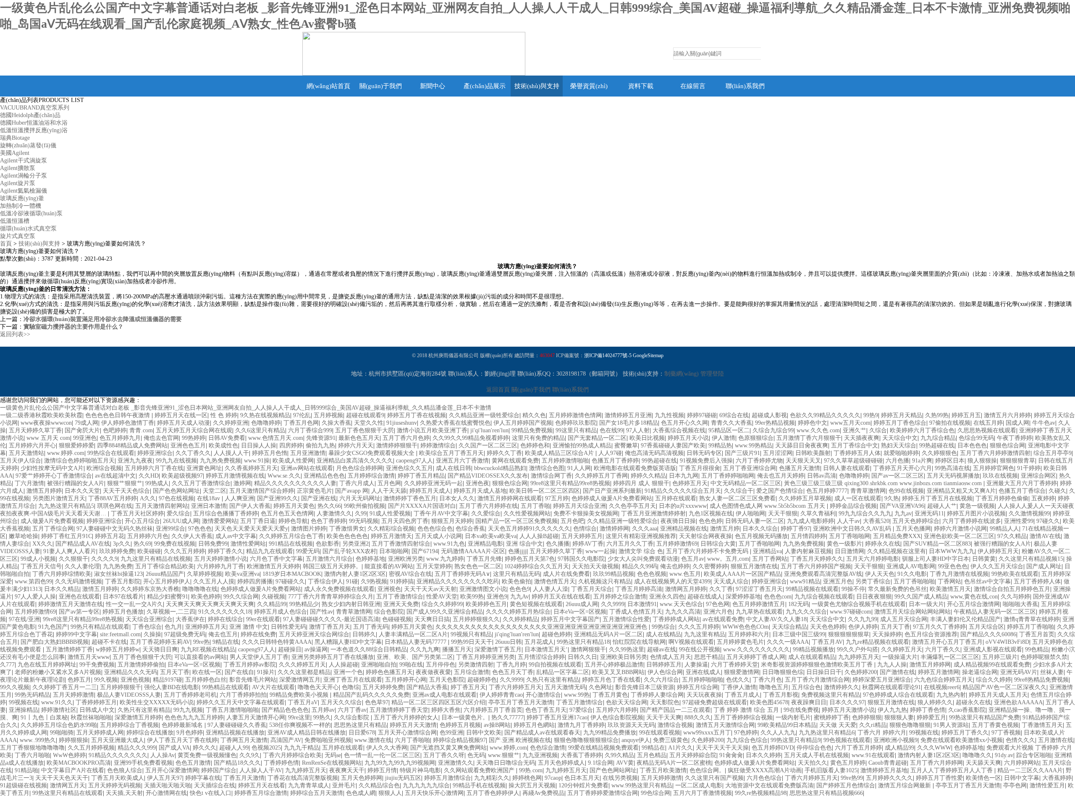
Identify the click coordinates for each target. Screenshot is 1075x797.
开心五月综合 (142, 521)
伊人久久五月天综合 (996, 566)
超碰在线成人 (705, 596)
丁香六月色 (767, 680)
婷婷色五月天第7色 (530, 559)
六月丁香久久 (942, 649)
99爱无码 (308, 551)
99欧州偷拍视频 (364, 506)
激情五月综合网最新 (905, 785)
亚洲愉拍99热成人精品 (582, 445)
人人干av (848, 521)
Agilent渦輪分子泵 (23, 175)
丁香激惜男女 (346, 528)
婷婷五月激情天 (391, 536)
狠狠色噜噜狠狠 (910, 725)
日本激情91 (642, 604)
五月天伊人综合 (20, 460)
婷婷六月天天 (355, 445)
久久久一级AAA (788, 642)
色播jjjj (517, 551)
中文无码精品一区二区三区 (746, 483)
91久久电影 (912, 574)
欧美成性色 (223, 445)
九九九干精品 (301, 748)
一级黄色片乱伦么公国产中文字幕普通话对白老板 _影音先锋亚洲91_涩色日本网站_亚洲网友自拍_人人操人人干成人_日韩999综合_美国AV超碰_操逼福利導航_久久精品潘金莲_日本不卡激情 (245, 408)
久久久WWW (934, 748)
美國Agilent (14, 153)
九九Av (519, 596)
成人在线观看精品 (811, 657)
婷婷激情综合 (438, 445)
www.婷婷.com (65, 453)
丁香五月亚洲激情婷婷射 (653, 513)
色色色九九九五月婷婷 (194, 717)
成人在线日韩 (453, 468)
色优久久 (738, 680)
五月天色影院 (446, 680)
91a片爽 (922, 460)
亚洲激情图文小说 (482, 589)
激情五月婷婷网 (930, 664)
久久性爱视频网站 (527, 513)
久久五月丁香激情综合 (201, 483)
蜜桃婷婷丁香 (831, 717)
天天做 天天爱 (837, 725)
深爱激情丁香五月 (498, 649)
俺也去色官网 (161, 438)
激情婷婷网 (614, 528)
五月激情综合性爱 (626, 619)
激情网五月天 (67, 785)
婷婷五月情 (382, 770)
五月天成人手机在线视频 (816, 755)
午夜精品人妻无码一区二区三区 (995, 612)
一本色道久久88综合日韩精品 (368, 649)
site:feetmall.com (120, 634)
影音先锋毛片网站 (252, 680)
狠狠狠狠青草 (1017, 460)
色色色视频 (651, 574)
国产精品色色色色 (285, 710)
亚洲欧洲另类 (405, 559)
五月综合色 (806, 687)
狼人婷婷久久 (935, 702)
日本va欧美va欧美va (491, 536)
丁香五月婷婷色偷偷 (1001, 498)
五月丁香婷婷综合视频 (743, 717)
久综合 (878, 430)
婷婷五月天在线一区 (181, 415)
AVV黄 (625, 763)
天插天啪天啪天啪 (167, 785)
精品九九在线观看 (269, 551)
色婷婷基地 (370, 559)
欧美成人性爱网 (293, 460)
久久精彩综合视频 (390, 528)
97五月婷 (557, 498)
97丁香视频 (1006, 732)
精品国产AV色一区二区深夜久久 (1004, 687)
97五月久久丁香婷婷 (939, 627)
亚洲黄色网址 (204, 468)
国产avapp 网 (351, 491)
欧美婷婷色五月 (486, 604)
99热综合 (663, 627)
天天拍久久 (812, 763)
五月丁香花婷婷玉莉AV (160, 642)
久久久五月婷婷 (184, 551)
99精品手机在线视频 (479, 785)
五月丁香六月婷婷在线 (488, 506)
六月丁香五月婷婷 (858, 748)
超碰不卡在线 (109, 642)
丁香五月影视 (780, 695)
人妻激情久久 (334, 513)
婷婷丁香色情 (927, 710)
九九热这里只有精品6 (827, 732)
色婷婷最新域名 (183, 725)
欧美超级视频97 (182, 476)
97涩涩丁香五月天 (759, 589)
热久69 (142, 544)
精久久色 (534, 415)
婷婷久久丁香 (504, 453)
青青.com (141, 430)
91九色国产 (53, 627)
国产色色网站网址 (176, 491)
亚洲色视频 (135, 680)
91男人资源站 (951, 725)
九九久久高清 (682, 612)
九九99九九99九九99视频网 (399, 763)
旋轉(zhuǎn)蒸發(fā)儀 (28, 145)
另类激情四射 (475, 664)
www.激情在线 (373, 740)
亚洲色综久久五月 (409, 468)
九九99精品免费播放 (609, 732)
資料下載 (640, 86)
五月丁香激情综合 (399, 596)
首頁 (6, 243)
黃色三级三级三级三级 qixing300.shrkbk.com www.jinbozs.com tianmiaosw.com (883, 483)
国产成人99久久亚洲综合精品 (444, 612)
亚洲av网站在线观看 (307, 468)
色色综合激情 (547, 748)
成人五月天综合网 (903, 619)
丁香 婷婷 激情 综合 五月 (747, 710)
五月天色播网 (913, 528)
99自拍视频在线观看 (555, 664)
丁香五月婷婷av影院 (249, 664)
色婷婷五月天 (690, 483)
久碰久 (1057, 491)
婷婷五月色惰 (269, 453)
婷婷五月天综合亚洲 (579, 506)
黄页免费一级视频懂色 (207, 755)
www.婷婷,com (508, 748)
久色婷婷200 (860, 672)
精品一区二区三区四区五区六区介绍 (438, 702)
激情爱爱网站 (219, 521)
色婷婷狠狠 (866, 717)
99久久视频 (14, 687)
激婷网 (242, 483)
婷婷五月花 (109, 536)
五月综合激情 (471, 672)
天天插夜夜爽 (861, 438)
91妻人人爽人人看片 (69, 551)
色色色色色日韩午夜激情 (118, 415)
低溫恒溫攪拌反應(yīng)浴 (34, 130)
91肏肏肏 (731, 755)
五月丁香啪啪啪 (914, 581)
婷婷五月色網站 (534, 725)
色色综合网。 (707, 770)
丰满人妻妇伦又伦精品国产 (965, 619)
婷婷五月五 (966, 415)
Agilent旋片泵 (17, 183)
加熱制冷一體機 (20, 206)
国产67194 (425, 551)
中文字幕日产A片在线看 (72, 770)
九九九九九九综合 (426, 785)
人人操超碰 (343, 664)
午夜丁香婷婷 (1014, 438)
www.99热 (577, 695)
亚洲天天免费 (401, 604)
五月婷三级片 (999, 657)
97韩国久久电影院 (581, 559)
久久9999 (612, 604)
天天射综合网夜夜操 (705, 536)
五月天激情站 (26, 453)
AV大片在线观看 (273, 687)
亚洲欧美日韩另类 (623, 657)
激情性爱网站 (248, 544)
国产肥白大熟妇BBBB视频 (55, 642)
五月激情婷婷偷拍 (141, 664)
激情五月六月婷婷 (1007, 415)
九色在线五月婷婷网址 (47, 664)
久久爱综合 (486, 513)
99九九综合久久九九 (865, 513)
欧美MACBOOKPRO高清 (79, 763)
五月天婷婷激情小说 (220, 559)
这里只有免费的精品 (538, 438)
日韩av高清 (821, 476)
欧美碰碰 (149, 551)
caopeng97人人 (414, 460)
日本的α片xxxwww (683, 506)
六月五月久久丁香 (629, 544)
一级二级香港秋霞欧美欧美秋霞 (41, 415)
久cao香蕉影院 (967, 710)
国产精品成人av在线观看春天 (542, 732)
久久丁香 (721, 589)
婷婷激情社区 (58, 710)
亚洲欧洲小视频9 (895, 740)
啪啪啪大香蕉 (1020, 604)
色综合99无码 (976, 438)
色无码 (476, 755)
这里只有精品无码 (516, 574)
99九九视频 (188, 710)
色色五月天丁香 (512, 672)
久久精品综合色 (379, 785)
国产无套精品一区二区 (597, 438)
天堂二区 (214, 491)
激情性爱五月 (1047, 785)
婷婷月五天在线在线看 (561, 596)
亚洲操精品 (23, 710)
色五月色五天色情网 (287, 513)
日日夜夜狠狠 (873, 596)
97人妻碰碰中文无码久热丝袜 (114, 528)
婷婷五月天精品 (901, 415)
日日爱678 (362, 732)
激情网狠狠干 (588, 649)
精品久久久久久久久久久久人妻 (295, 483)
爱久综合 (178, 513)
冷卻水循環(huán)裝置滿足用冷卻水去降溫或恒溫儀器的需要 (103, 319)
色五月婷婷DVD (773, 748)
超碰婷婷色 (482, 680)
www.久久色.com (818, 430)
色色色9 (519, 589)
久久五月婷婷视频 (91, 748)
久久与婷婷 (1015, 596)
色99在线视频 (906, 491)
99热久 (322, 717)
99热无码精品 (32, 695)
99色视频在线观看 (846, 740)
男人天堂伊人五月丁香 (259, 657)
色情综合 (585, 528)
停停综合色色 (814, 748)
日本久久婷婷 (763, 755)
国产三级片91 (742, 453)
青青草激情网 (868, 491)
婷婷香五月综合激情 (260, 793)
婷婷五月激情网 (938, 672)
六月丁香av (352, 710)
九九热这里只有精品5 (66, 506)
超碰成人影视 (769, 415)
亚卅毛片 (344, 785)
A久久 (148, 498)
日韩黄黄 (984, 559)
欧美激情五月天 (950, 589)
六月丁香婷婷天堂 (734, 664)
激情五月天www (89, 657)
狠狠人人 (390, 793)
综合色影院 (389, 612)
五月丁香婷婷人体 (1037, 581)
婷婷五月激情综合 (447, 778)
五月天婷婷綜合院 (692, 755)
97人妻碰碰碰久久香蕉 (236, 725)
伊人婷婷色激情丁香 (127, 423)
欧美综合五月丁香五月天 (451, 453)
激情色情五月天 (554, 581)
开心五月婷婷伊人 (166, 581)
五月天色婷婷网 (361, 778)
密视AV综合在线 (410, 574)
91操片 (266, 672)
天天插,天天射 (124, 793)
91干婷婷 (1029, 468)
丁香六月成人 (357, 483)
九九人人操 (892, 664)
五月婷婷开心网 (405, 680)
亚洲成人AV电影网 (910, 566)
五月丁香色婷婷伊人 (493, 793)
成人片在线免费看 (566, 574)
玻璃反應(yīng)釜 (22, 198)
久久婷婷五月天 (901, 649)
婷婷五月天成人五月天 (998, 695)
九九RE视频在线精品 (208, 649)
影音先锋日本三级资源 (644, 687)
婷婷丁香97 (795, 528)
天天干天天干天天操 (722, 748)
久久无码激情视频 (78, 581)
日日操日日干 (824, 672)
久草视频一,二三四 (171, 612)
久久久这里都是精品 (304, 672)
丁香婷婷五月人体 (857, 453)
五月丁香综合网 (52, 528)
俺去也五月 (223, 634)
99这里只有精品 (576, 430)
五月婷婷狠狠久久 (476, 619)
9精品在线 (225, 642)
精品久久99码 (639, 566)
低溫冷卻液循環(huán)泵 (31, 213)
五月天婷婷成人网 (99, 732)
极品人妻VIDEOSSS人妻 (129, 695)
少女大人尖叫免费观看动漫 (643, 559)
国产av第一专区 (79, 612)
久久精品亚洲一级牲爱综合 (484, 415)
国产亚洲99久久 (277, 498)
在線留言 (692, 86)
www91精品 (805, 581)
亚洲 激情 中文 (248, 627)
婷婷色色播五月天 (389, 672)
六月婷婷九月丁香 (220, 566)
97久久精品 (1012, 536)
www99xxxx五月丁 (707, 732)
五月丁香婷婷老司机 (190, 695)
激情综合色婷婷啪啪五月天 (79, 460)
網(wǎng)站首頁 (328, 86)
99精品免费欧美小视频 (300, 695)
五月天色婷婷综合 (915, 521)
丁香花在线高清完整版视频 (302, 778)
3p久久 (122, 544)
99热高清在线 (952, 468)
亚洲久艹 (854, 430)
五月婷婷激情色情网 (575, 415)
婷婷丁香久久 (225, 551)
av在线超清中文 (115, 476)
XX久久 (42, 544)
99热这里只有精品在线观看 (67, 793)
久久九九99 (862, 619)
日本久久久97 (847, 702)
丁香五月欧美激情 (663, 770)
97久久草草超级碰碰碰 (853, 460)
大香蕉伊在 (190, 619)
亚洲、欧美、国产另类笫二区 (415, 657)
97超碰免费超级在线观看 (714, 702)
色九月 (173, 627)
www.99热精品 (753, 445)
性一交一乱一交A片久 (134, 604)
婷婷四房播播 (255, 581)
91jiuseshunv (401, 423)
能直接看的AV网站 (388, 566)
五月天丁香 (895, 627)
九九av (903, 513)
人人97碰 (610, 453)
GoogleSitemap (648, 355)
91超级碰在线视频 (23, 785)
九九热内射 (951, 695)
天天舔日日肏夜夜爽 (801, 445)
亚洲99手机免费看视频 (143, 763)
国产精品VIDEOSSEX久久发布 (488, 476)
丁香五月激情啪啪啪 (232, 710)
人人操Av (162, 755)
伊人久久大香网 (386, 748)
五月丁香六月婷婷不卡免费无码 (708, 551)
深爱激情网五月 (299, 680)
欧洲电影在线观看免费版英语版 (635, 468)
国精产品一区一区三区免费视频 (516, 521)
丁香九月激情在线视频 (959, 574)
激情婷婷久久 (841, 687)
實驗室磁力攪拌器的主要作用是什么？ (73, 327)
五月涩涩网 (777, 453)
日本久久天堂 (82, 491)
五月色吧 (572, 521)
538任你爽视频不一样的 (300, 725)
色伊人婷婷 (863, 627)
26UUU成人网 (181, 521)
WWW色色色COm (745, 627)
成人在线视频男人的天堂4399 (672, 581)
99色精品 (1037, 649)
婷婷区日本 (950, 460)
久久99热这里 (626, 649)
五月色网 (389, 483)
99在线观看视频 (659, 732)
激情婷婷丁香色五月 (409, 498)
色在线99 (611, 430)
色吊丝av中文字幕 (987, 581)
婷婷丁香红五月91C (66, 536)
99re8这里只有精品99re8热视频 (570, 483)
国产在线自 (239, 672)
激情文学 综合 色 (641, 551)
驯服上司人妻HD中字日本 (935, 559)
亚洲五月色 (837, 581)
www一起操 (600, 551)
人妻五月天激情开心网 (255, 717)
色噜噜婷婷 (266, 423)
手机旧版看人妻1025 (831, 770)
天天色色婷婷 (827, 627)
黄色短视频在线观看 (536, 604)
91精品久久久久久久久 (118, 755)
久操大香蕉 (336, 423)
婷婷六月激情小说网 (960, 528)
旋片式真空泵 (17, 236)
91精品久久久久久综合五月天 (683, 491)
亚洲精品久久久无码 (130, 672)
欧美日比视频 (647, 438)
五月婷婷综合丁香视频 (129, 725)
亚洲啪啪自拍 (378, 664)
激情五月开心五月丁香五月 (947, 642)
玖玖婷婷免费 (116, 551)
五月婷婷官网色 (993, 468)
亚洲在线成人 (703, 672)
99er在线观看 (263, 619)
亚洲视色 (389, 589)
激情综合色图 (546, 468)
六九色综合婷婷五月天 (943, 680)
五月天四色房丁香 (404, 521)
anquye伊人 (635, 740)
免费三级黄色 (670, 740)
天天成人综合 (731, 581)
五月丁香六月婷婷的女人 (406, 717)
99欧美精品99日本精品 (787, 725)
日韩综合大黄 (718, 544)
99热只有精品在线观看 (100, 627)
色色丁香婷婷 (328, 521)
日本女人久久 (457, 498)
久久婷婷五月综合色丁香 (291, 536)
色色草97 (376, 702)
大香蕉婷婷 (1057, 778)
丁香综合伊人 (325, 581)
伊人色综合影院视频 (616, 717)
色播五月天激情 (799, 468)
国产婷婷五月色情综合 (845, 785)
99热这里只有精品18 (583, 642)
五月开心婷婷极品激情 (614, 664)
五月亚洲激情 (307, 453)
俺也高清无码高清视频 (654, 453)
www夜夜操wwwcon (46, 423)
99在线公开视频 (699, 649)
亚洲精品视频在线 (683, 528)
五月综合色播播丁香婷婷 (225, 513)
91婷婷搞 (402, 581)
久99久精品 (619, 755)
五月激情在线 (1055, 740)
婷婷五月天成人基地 (480, 491)
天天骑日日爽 (160, 649)
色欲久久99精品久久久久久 (825, 415)
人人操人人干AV (260, 770)
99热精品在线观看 (225, 687)
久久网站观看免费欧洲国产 (480, 770)
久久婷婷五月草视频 (805, 498)
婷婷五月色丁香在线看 (611, 680)
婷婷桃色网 (527, 778)
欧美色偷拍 (516, 581)
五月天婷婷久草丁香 (35, 430)
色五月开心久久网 (684, 423)
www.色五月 (685, 574)
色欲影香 (327, 544)
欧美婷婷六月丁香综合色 (922, 430)
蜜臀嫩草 (626, 445)
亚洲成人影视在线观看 (992, 649)
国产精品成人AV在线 (82, 544)
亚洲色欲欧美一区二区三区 (959, 536)
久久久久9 (104, 559)
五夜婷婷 (1043, 498)
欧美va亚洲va (242, 574)
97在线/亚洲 (24, 619)
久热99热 (937, 415)
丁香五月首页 (1036, 634)
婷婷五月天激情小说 (848, 710)
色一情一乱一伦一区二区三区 (382, 755)
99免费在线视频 (174, 544)
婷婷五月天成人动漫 (183, 423)
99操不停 (853, 589)
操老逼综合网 (979, 672)
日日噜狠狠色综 (782, 672)
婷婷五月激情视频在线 (235, 476)
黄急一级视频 (977, 506)
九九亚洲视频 (540, 755)
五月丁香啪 (535, 506)
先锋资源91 (321, 438)
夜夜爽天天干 (346, 770)
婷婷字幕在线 (202, 778)
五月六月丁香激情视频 (702, 793)
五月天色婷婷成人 (561, 763)
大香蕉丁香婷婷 (581, 755)
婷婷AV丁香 (587, 544)
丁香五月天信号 (41, 566)
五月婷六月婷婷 (616, 710)
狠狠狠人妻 (899, 717)
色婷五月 (79, 680)
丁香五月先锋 (484, 559)
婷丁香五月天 (468, 687)
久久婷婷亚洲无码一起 (433, 483)
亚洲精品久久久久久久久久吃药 (458, 581)
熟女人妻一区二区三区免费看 (737, 498)
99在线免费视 (801, 710)
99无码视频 (363, 521)
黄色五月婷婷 (847, 763)
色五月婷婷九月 (120, 438)
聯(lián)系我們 (745, 86)
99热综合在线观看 (110, 453)
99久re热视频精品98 (761, 793)
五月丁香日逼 (257, 521)
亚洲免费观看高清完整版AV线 (823, 574)
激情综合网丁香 (551, 476)
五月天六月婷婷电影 (872, 559)
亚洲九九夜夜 (135, 460)
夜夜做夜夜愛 (433, 672)
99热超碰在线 (936, 445)
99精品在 (653, 748)
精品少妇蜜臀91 (167, 596)
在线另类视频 (620, 778)
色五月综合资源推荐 (931, 634)
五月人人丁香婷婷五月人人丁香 (952, 770)
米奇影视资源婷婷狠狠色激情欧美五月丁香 (817, 664)
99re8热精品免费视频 (1041, 680)
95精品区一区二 (729, 430)
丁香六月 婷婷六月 (881, 732)
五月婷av (323, 710)
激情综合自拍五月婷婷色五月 (1012, 589)
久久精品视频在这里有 (896, 551)
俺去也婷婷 (675, 566)
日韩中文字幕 (1021, 778)
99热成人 (157, 483)
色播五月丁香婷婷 (615, 460)
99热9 (870, 415)
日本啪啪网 (394, 551)
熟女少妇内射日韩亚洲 (351, 604)
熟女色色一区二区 (477, 566)
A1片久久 (680, 748)
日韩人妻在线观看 (846, 468)
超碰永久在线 (973, 702)
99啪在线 (411, 664)
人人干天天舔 (388, 491)
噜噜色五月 (774, 687)
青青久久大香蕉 (731, 423)
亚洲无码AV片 (1018, 672)
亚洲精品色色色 (324, 476)
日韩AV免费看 (226, 438)
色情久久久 (1020, 740)
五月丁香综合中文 (854, 445)
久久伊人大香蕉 (191, 536)
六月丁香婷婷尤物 (759, 460)
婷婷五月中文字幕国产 (570, 619)
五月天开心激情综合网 (407, 732)
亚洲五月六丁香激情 (462, 460)
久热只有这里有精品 (552, 680)
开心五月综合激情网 (973, 604)
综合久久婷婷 (993, 680)
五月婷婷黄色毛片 (740, 642)
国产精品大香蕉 (427, 687)
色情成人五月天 (670, 657)
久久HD (149, 476)
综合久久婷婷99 (442, 604)
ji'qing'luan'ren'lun (517, 634)
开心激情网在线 (166, 793)
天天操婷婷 (887, 634)
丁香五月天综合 (591, 589)
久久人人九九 (778, 732)
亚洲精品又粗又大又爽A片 (961, 491)
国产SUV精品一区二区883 (937, 544)
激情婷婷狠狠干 (396, 445)
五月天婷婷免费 (383, 687)
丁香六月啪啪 (32, 755)
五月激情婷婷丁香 (69, 649)
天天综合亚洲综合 (149, 619)
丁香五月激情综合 (579, 702)
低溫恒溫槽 (14, 221)
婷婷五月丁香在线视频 (416, 415)
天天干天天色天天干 (61, 778)
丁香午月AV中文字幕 (441, 513)
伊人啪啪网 (750, 513)
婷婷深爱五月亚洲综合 (881, 680)
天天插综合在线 (214, 785)
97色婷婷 (746, 732)
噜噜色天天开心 (318, 687)
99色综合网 (655, 793)
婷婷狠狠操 (73, 740)
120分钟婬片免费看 (583, 785)
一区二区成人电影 (698, 785)
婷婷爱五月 (931, 717)
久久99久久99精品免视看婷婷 (471, 438)
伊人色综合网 (665, 672)
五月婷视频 (328, 415)
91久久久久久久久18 (224, 612)
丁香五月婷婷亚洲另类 (485, 657)
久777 (7, 664)
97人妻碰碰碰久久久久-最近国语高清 (331, 619)
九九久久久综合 (806, 612)
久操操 (152, 634)
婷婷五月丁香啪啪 (1030, 627)
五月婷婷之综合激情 (619, 596)
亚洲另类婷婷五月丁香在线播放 (332, 657)
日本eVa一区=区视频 (579, 612)
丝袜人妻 (1052, 672)
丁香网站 (949, 581)
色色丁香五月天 (545, 710)
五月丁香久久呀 (443, 755)
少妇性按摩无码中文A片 (52, 468)
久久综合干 (738, 491)
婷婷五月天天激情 (413, 725)
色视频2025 (266, 748)
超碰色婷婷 (556, 634)
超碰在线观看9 (365, 415)
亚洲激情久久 (455, 763)
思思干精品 (709, 657)
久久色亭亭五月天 (632, 506)
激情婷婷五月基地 (883, 770)
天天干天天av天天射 (430, 589)
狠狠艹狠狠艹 (124, 483)
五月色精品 (651, 755)
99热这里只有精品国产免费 (984, 717)
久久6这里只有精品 (260, 430)
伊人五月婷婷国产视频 (522, 423)
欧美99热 (472, 596)
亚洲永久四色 (666, 596)
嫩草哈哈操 (23, 536)
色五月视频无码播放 (761, 536)
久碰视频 (273, 596)
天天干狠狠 (782, 513)
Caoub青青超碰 (887, 763)
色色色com (778, 596)
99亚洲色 (85, 438)
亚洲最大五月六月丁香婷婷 (1021, 483)
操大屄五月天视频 (532, 785)
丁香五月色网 (301, 423)
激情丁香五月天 (329, 627)
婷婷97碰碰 (701, 415)
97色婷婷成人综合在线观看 (898, 695)
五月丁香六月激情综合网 (817, 680)
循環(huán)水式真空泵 (28, 228)
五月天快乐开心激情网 (434, 793)
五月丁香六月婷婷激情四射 (995, 453)
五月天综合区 (986, 627)
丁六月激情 (29, 483)
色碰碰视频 (397, 619)
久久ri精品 (872, 725)
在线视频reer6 (942, 687)
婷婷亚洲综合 (155, 453)
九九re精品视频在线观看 (877, 642)
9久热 (891, 498)
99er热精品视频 (775, 423)
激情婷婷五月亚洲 (628, 415)
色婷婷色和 (535, 445)
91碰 (352, 581)
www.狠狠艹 (503, 755)
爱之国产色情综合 (779, 491)
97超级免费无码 (184, 634)
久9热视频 (374, 581)
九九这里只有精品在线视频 (156, 559)
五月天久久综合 (341, 702)
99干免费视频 (97, 664)
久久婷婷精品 (520, 619)
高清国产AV (286, 740)
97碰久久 (1048, 521)
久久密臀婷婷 (710, 566)
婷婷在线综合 (225, 619)
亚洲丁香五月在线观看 (352, 680)
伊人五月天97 (164, 778)
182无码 (798, 604)
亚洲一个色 (348, 672)
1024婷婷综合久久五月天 (536, 566)
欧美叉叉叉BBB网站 (618, 672)
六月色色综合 (764, 778)
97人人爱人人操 (35, 596)
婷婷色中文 (812, 423)
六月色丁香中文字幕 (276, 559)
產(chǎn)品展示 (485, 86)
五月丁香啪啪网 (849, 536)
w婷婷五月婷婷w (117, 649)
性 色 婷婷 (223, 415)
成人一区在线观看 (857, 498)
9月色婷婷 (189, 732)
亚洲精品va (767, 551)
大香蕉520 (876, 521)
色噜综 (350, 687)
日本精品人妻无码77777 (416, 642)
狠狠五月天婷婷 (451, 521)
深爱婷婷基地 (743, 596)
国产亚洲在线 (318, 498)
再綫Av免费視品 (543, 793)
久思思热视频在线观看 (986, 430)
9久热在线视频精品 (265, 415)
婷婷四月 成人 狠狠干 (641, 483)
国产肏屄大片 (82, 430)
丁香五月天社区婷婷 (137, 513)
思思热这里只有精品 (360, 725)
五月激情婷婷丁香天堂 (399, 710)
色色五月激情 (193, 763)
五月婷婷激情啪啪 (565, 460)
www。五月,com (728, 559)
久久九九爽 (424, 649)
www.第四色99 (33, 581)
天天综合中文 (900, 438)
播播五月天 (457, 649)
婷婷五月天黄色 (294, 506)
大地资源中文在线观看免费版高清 (769, 785)
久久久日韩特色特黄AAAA (277, 642)
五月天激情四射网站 (161, 506)
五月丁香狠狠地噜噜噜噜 (32, 748)
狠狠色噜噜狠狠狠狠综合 (586, 740)
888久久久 (697, 717)
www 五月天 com (48, 438)
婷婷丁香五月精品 (421, 476)
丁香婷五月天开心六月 (902, 468)
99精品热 (720, 445)
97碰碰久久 (290, 581)
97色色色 (200, 528)
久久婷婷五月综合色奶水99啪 (59, 725)
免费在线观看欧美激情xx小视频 (961, 740)
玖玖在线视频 (1000, 476)
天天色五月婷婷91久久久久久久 (529, 528)
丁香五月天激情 (244, 778)
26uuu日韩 (508, 642)
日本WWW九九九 (952, 551)
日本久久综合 (760, 528)
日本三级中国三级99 (798, 634)
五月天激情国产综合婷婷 (261, 491)
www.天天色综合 (681, 604)
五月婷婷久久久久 (889, 778)
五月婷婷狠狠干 (120, 687)
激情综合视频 (675, 725)
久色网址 (600, 687)
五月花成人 (539, 642)
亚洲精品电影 (485, 544)
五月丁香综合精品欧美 (164, 566)
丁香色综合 (147, 627)
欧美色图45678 (769, 702)
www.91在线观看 (873, 755)
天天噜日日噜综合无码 (505, 763)
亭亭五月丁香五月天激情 (520, 702)
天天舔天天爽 (983, 763)
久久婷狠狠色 (939, 453)
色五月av (692, 559)
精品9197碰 (167, 680)
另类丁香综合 (873, 581)
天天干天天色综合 (126, 491)
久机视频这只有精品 (604, 581)
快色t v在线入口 (210, 793)
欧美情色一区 (983, 778)
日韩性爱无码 (288, 627)
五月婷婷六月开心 (32, 445)
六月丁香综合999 (310, 430)
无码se (333, 755)
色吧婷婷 (114, 430)
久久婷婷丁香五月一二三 (64, 687)
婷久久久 (204, 748)
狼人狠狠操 (982, 460)
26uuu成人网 (582, 604)
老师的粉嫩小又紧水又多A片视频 (58, 672)
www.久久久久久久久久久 (756, 649)
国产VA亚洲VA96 (902, 506)
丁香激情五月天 (1042, 725)
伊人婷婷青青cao (501, 695)
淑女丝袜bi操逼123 (118, 574)
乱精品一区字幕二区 (562, 672)
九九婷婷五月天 (858, 657)
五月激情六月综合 (329, 559)
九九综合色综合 (747, 740)
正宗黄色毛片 (314, 491)
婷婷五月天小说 (688, 438)
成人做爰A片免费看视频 (52, 521)
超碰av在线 (661, 649)
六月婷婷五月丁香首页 (493, 710)
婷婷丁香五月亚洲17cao (557, 717)
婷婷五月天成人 (430, 491)
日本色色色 (972, 445)
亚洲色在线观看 (79, 596)
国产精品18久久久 (237, 763)
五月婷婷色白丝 (205, 680)
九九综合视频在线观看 (823, 596)
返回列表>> (15, 334)
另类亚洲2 (355, 544)
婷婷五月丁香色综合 (899, 423)
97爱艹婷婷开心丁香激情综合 (54, 476)
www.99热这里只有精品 (641, 785)
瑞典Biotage (15, 138)
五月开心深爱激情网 (171, 770)
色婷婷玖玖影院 (575, 423)
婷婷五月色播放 (123, 612)
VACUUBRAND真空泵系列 (34, 108)
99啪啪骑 (61, 732)
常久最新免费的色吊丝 (897, 589)
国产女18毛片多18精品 (628, 423)
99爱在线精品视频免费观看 (603, 748)
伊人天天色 (879, 574)
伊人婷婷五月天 (998, 551)
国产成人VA (174, 748)
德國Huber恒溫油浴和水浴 (34, 123)
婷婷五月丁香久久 (964, 732)
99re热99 (852, 778)
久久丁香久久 (193, 453)
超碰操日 (290, 649)
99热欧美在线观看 (1014, 574)
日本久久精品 (61, 589)
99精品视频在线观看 (812, 589)
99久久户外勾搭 (857, 649)
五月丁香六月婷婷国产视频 (816, 566)
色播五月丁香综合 (1022, 491)
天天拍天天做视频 (595, 566)
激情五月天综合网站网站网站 (912, 612)
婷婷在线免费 (258, 634)
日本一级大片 (926, 604)
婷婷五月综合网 (697, 687)
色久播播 (557, 544)
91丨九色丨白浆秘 (44, 717)
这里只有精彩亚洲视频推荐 (641, 536)
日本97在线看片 (123, 596)
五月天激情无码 (565, 687)
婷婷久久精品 (648, 476)
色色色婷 (710, 521)
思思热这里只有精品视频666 (826, 793)
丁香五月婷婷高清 (638, 589)
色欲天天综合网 (626, 702)
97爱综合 (581, 710)
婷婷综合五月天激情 (316, 793)
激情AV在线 (1045, 536)
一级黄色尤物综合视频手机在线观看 (859, 604)
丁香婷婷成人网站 (676, 619)
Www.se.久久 (284, 476)
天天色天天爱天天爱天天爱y (251, 528)
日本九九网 (683, 476)
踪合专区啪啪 (1033, 755)
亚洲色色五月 (188, 445)
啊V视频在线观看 (691, 642)
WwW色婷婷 (69, 755)
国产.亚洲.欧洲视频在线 (520, 740)
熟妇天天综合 (898, 445)
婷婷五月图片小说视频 (976, 513)
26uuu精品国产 (165, 574)
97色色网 (717, 604)
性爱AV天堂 (441, 596)
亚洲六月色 (718, 612)
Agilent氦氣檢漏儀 (23, 191)
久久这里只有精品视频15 (1031, 559)
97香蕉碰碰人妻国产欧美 (673, 445)
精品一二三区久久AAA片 (1030, 770)
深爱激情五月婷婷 (138, 717)
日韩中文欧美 (483, 732)
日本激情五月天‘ (546, 649)
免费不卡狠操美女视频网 (585, 513)
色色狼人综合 (124, 770)
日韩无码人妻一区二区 (754, 521)
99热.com (531, 770)
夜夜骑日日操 (678, 521)
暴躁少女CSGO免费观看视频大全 (372, 453)
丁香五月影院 (122, 581)
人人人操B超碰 (538, 536)
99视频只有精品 (471, 634)
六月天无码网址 (359, 498)
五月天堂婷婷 (433, 566)
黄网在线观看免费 (515, 460)
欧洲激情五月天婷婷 (273, 566)
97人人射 (638, 430)
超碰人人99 (234, 748)
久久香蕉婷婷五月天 (251, 468)
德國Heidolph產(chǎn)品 (30, 115)
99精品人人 (1004, 528)
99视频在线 (23, 702)
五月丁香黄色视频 (995, 725)
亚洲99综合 (170, 528)
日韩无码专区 (704, 453)
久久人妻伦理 (82, 566)
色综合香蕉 (470, 528)
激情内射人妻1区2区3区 (355, 574)
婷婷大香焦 (446, 710)
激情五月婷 (724, 528)
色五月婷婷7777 (826, 491)
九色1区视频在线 (711, 513)
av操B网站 (497, 725)
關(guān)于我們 (380, 86)
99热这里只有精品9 (796, 740)
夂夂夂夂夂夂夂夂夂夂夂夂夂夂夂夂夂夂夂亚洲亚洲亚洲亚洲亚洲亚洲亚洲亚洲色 (542, 627)
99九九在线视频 (176, 460)
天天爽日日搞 (432, 619)
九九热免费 (117, 566)
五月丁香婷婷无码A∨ (462, 574)
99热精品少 (304, 604)
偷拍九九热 (320, 445)
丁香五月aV (303, 702)
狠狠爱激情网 (741, 672)
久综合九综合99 (773, 430)
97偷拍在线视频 (949, 423)
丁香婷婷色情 (281, 763)
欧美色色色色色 (347, 536)
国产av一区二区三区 (897, 476)
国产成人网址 (1044, 566)
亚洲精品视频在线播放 (235, 732)
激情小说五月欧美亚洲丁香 (432, 430)
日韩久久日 (582, 657)
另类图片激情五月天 (58, 498)
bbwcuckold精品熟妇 (500, 468)
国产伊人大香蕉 (249, 506)
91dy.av (1004, 755)
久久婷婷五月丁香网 (601, 476)
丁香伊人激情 (738, 687)
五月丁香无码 (370, 627)
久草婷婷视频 (204, 574)
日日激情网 (849, 551)
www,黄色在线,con (974, 596)
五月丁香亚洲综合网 (749, 468)
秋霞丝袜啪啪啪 (91, 717)
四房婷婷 (291, 445)
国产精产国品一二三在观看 (675, 710)
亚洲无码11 (929, 513)
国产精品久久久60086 (988, 634)
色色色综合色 (435, 528)
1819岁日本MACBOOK (291, 574)
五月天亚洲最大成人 (117, 740)
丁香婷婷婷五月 (96, 702)
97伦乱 (302, 415)
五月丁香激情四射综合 (401, 544)
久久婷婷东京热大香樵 (150, 589)
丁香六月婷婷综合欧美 (292, 755)
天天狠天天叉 (803, 460)
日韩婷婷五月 (664, 664)
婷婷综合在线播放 (149, 732)
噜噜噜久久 (977, 755)
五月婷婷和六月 (748, 634)
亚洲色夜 (477, 483)
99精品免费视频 (532, 430)
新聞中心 (432, 86)
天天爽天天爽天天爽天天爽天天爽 (210, 604)
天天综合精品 (789, 627)
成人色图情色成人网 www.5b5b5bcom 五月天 (768, 506)
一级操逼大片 (900, 657)
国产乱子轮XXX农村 (349, 551)
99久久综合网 (241, 596)
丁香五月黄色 (610, 695)
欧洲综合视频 (104, 468)
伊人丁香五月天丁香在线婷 (182, 740)
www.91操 (257, 460)
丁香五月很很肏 (699, 468)
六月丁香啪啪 (412, 740)
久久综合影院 (352, 717)
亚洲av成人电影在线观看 (444, 695)
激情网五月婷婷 (685, 589)
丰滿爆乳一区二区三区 (949, 657)
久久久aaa (644, 528)
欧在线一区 (207, 672)
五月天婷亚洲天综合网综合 (314, 634)
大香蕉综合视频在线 (679, 430)
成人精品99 (899, 748)
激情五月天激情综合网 (725, 725)
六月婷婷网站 (1021, 763)
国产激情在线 (897, 672)
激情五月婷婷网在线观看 (509, 498)
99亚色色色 (953, 566)
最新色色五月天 (359, 438)
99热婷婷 (193, 438)
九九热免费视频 (220, 460)
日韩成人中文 (97, 710)
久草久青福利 (818, 513)
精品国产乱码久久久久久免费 (371, 695)
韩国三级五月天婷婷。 (332, 566)
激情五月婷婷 (44, 491)
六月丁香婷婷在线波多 (971, 521)
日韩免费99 (213, 544)
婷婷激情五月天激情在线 (70, 604)
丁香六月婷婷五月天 (515, 687)
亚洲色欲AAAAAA (1018, 702)
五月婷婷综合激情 (371, 476)
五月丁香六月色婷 (406, 438)
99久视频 (106, 680)
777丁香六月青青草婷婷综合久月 (330, 596)
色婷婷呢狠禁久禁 (1043, 657)
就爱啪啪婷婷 (901, 453)
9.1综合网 (600, 763)
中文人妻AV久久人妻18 (776, 619)
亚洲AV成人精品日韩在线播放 (306, 732)
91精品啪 (26, 770)
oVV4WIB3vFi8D (1007, 642)
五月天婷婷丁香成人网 (755, 657)
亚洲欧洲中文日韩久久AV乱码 (853, 528)
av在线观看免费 (723, 619)
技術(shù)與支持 (536, 86)
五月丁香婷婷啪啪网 (727, 476)
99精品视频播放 (813, 649)
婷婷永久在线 (882, 544)
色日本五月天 (582, 778)
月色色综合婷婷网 (359, 468)
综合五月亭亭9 (1052, 453)
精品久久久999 (137, 748)
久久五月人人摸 (213, 581)
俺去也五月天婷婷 (780, 476)
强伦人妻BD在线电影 (171, 687)
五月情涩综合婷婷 (541, 657)
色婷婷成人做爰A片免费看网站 (612, 498)
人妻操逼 (696, 664)
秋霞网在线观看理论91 (891, 687)
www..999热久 (38, 740)
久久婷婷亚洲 (230, 423)
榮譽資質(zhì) (589, 86)
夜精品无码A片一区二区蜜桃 (674, 763)
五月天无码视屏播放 (953, 476)
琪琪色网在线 (114, 506)
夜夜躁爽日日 (808, 702)
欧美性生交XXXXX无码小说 (157, 702)
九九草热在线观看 (759, 612)
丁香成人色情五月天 (635, 612)
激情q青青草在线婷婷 (1031, 619)
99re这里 (299, 717)
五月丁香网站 (769, 559)
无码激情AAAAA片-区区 (473, 551)
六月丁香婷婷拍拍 (243, 695)
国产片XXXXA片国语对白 (422, 506)
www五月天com (850, 423)
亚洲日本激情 (208, 506)
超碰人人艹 (942, 506)
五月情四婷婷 (808, 536)
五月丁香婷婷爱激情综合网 (602, 793)
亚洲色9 (497, 596)
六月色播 (897, 460)
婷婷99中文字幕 (76, 634)
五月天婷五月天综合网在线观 (194, 430)
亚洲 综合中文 (524, 544)
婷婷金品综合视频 (853, 506)
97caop (553, 778)
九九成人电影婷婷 (810, 521)
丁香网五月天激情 (243, 740)
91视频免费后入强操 (706, 460)
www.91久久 (57, 702)
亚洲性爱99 (1018, 521)
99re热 (201, 642)
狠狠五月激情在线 (754, 566)
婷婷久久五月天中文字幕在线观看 (241, 702)
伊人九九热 (892, 710)
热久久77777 (507, 717)
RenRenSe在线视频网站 (332, 763)
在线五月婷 (988, 423)
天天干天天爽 (664, 717)
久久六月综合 (661, 680)
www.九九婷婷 (445, 559)
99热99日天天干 (471, 642)
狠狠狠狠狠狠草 (848, 634)
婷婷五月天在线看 (261, 785)
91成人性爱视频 (390, 513)
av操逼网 (316, 649)
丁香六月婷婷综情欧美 (61, 574)
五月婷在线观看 (675, 498)
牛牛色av (1043, 423)
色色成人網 (360, 793)
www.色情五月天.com (275, 438)
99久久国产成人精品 (920, 596)
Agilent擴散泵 (17, 168)
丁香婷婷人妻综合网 (657, 695)
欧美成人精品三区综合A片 (560, 453)
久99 (361, 513)
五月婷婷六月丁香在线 (154, 468)
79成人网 (86, 423)
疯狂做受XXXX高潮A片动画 (765, 770)
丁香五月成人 (742, 695)
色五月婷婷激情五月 (758, 604)
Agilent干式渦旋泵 (23, 160)
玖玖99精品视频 (613, 574)
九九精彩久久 (491, 778)
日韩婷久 (364, 634)
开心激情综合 (543, 695)
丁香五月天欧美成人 (117, 778)
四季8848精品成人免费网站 (132, 445)
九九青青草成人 (308, 785)
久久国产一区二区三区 (488, 445)
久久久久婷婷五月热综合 (518, 612)
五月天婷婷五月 (582, 536)
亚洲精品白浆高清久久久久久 (355, 460)
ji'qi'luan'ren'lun (489, 430)
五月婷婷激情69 (676, 544)
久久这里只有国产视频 (714, 778)
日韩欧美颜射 (813, 453)
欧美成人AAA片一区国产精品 (742, 574)
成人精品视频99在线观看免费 (992, 664)
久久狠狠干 (73, 559)
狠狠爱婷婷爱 (76, 445)
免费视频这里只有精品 (830, 695)
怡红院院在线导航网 (639, 642)
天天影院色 (664, 702)
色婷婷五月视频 (460, 725)
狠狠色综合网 (1007, 445)
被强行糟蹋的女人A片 (75, 483)
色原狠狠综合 (755, 438)
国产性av (321, 612)
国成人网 (1017, 423)
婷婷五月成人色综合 (280, 612)
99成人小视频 (38, 559)
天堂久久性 (368, 423)
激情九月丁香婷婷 (581, 725)
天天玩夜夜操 (704, 695)
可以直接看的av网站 (200, 657)
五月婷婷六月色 (147, 536)
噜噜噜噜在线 (200, 589)
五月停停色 (440, 664)
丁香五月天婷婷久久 (816, 559)
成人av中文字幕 (235, 536)
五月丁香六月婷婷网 (936, 763)
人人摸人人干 (231, 453)
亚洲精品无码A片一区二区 (608, 634)
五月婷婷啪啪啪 (702, 680)
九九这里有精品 (704, 634)
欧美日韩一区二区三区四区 (544, 491)
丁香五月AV (827, 642)
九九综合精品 (938, 438)
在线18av (209, 498)
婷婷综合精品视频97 (459, 740)
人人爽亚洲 (239, 498)
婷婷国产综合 (218, 770)
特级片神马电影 (420, 770)
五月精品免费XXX (897, 536)
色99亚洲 (451, 732)
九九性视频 (669, 415)
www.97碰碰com (850, 612)
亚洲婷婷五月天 (205, 627)
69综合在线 (734, 415)
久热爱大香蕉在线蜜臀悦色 (455, 423)
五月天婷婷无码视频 (114, 785)
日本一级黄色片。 (464, 717)
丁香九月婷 (511, 664)
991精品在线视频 (291, 544)
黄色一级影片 (844, 544)
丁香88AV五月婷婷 (112, 498)
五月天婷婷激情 (73, 695)
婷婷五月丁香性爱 (939, 778)
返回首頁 (498, 390)
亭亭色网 (1015, 785)
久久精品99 (271, 604)
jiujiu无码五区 (403, 778)
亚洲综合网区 (1038, 476)
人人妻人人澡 (550, 589)
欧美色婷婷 (205, 596)
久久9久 (249, 755)
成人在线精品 (663, 634)
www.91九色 (449, 544)
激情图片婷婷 (308, 528)
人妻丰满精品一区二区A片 (413, 634)
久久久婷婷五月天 (302, 664)
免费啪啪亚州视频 (327, 740)
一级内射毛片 (793, 717)
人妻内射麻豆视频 (808, 551)
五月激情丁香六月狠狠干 (808, 438)
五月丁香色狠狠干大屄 (364, 430)
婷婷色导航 (293, 521)
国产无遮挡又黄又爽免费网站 (448, 748)
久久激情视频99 (1029, 513)
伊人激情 (723, 438)
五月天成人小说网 (438, 536)
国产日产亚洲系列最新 (612, 491)
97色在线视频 (176, 498)
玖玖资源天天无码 (631, 725)
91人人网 (579, 468)
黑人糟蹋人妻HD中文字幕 (348, 642)
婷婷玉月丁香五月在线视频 (937, 498)
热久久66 (329, 506)
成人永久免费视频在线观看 (339, 589)
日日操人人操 (258, 445)
